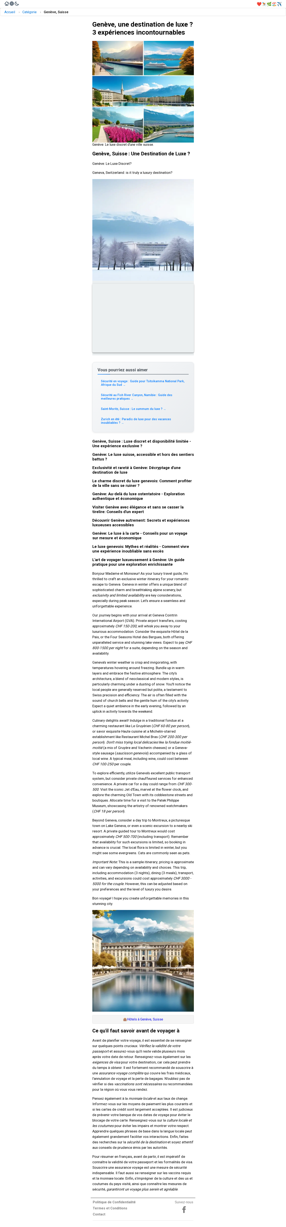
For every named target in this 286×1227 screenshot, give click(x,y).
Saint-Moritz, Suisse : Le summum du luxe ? (133, 409)
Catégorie (29, 12)
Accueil (9, 12)
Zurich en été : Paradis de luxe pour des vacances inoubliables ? (136, 421)
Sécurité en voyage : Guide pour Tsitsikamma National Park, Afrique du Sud (142, 383)
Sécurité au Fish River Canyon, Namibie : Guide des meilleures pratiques (136, 396)
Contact (99, 1214)
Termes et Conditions (110, 1208)
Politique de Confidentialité (114, 1202)
